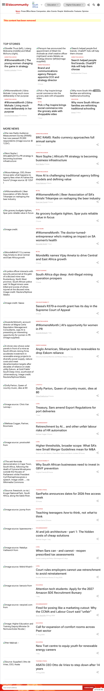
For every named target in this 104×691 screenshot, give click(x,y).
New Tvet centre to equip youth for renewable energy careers (66, 647)
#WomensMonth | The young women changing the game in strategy (18, 63)
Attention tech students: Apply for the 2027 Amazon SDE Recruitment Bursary (65, 590)
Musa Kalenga (41, 183)
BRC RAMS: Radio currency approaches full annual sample (65, 139)
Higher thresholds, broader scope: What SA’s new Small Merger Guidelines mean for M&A (66, 447)
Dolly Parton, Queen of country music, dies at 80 (66, 390)
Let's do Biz (98, 689)
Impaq (73, 112)
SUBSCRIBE (88, 688)
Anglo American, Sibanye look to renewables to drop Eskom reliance (68, 351)
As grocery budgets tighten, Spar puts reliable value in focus (67, 215)
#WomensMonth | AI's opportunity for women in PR (67, 327)
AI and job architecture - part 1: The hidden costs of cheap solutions (65, 533)
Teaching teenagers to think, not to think (66, 514)
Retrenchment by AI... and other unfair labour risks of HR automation (66, 428)
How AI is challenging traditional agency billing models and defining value (67, 177)
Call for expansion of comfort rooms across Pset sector (65, 628)
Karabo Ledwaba (10, 70)
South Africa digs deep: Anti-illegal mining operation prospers (64, 276)
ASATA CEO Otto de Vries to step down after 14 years (68, 667)
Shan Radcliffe (41, 615)
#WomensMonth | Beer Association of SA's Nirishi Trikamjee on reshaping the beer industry (68, 196)
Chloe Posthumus (42, 396)
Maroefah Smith (41, 244)
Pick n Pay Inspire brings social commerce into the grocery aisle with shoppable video (52, 109)
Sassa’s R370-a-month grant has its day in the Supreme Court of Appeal (66, 308)
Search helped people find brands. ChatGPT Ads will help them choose (83, 65)
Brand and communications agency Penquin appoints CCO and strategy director (48, 74)
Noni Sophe (40, 164)
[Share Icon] (97, 144)
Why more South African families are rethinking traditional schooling (85, 105)
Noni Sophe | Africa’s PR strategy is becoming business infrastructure (67, 158)
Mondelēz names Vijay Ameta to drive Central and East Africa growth (66, 257)
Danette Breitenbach (11, 115)
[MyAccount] (99, 5)
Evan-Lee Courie (41, 202)
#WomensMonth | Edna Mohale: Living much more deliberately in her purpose (18, 107)
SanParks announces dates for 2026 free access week (68, 495)
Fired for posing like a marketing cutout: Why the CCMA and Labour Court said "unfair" (66, 609)
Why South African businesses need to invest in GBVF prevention (67, 466)
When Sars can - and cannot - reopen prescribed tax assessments (61, 552)
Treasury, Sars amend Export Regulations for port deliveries (66, 409)
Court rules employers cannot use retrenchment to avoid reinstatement (68, 571)
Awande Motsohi (42, 333)
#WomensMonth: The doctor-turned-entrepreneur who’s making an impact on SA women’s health (65, 236)
